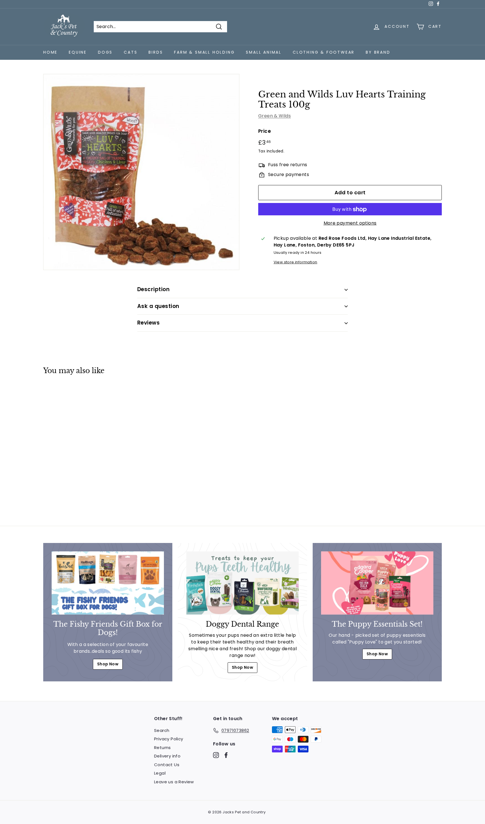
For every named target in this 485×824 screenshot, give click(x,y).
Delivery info (167, 756)
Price (264, 131)
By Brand (378, 52)
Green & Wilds (274, 116)
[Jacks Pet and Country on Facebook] (226, 755)
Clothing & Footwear (323, 52)
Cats (130, 52)
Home (50, 52)
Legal (160, 773)
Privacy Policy (168, 739)
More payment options (350, 223)
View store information (295, 262)
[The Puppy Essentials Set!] (377, 583)
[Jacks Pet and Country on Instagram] (216, 755)
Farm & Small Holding (204, 52)
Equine (78, 52)
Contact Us (166, 765)
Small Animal (264, 52)
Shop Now (107, 664)
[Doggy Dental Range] (242, 583)
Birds (155, 52)
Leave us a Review (174, 782)
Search (161, 730)
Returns (162, 747)
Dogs (105, 52)
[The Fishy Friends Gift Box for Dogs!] (108, 583)
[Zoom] (141, 172)
